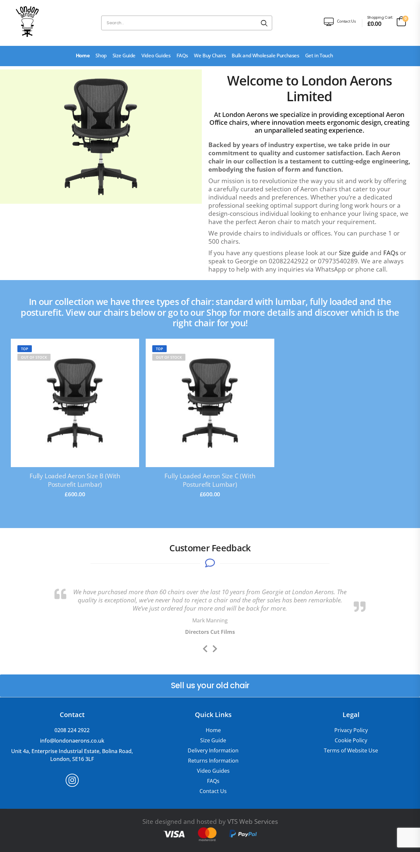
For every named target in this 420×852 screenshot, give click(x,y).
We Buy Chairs (210, 55)
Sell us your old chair (210, 685)
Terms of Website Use (351, 751)
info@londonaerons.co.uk (72, 740)
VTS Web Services (252, 821)
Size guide (353, 253)
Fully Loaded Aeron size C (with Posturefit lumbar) (209, 480)
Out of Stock (34, 357)
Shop (101, 55)
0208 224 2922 (72, 730)
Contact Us (213, 791)
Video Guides (156, 55)
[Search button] (264, 22)
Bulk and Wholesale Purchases (265, 55)
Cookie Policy (351, 740)
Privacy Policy (351, 730)
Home (83, 55)
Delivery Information (213, 751)
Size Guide (124, 55)
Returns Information (213, 761)
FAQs (182, 55)
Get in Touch (319, 55)
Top (24, 348)
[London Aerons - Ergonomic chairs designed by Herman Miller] (27, 21)
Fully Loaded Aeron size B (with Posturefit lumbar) (75, 480)
